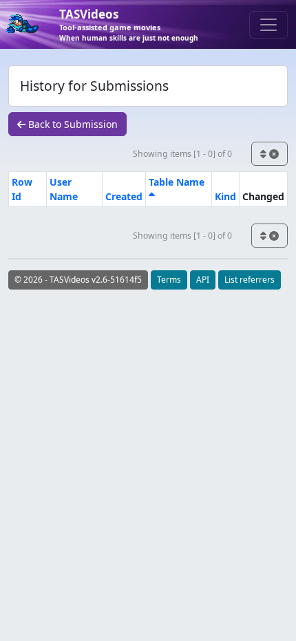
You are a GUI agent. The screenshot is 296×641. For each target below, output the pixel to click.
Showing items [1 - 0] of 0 (182, 154)
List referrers (249, 279)
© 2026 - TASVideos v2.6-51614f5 (78, 279)
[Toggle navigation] (268, 25)
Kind (225, 196)
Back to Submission (71, 124)
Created (123, 196)
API (202, 279)
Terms (169, 279)
